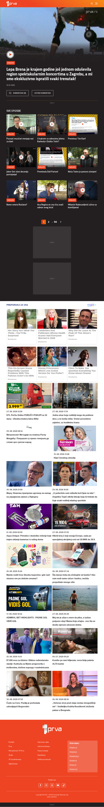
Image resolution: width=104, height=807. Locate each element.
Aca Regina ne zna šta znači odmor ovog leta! (50, 206)
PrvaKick (73, 761)
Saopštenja (41, 755)
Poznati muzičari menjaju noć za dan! (20, 140)
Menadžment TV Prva (16, 751)
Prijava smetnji (43, 751)
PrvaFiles (73, 769)
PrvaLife (73, 765)
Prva (10, 746)
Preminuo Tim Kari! (77, 138)
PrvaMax (73, 752)
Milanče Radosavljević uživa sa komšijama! (82, 206)
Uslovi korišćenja (44, 746)
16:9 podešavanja (15, 759)
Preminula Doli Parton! (47, 171)
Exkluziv (10, 134)
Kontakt (11, 742)
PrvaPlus (73, 748)
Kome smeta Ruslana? (16, 204)
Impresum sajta (43, 742)
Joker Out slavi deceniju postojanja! (17, 173)
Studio (11, 755)
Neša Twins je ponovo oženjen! (82, 171)
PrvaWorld (74, 756)
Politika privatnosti (44, 759)
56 (55, 221)
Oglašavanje (13, 764)
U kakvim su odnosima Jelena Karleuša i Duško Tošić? (50, 140)
